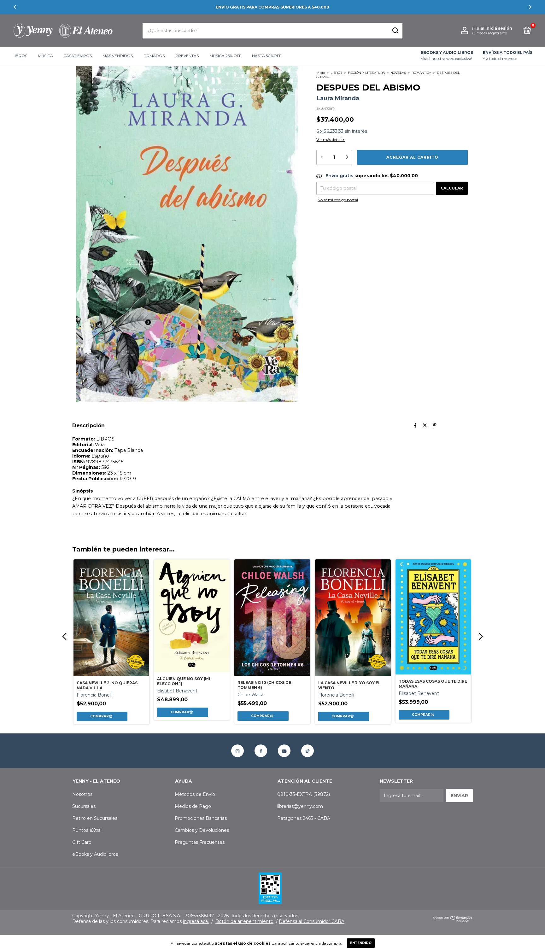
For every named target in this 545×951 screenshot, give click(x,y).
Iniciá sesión (498, 28)
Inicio (320, 73)
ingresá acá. (196, 921)
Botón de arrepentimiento (244, 921)
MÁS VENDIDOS (118, 55)
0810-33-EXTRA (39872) (303, 794)
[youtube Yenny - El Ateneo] (284, 750)
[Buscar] (395, 30)
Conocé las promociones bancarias (272, 7)
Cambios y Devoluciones (202, 830)
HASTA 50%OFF (266, 55)
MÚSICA (45, 55)
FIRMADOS (154, 55)
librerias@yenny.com (300, 806)
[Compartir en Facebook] (415, 425)
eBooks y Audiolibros (95, 854)
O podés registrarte (489, 33)
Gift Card (81, 842)
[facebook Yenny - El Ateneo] (261, 750)
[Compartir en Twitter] (425, 425)
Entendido (361, 943)
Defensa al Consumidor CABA (311, 921)
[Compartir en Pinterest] (435, 425)
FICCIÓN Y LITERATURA (366, 73)
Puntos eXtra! (87, 830)
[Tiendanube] (453, 920)
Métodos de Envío (195, 794)
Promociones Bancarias (201, 818)
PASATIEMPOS (78, 55)
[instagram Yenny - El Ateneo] (237, 750)
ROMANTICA (421, 73)
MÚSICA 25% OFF (225, 55)
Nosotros (82, 794)
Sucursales (84, 806)
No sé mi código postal (338, 199)
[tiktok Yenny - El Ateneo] (307, 750)
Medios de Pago (193, 806)
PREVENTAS (187, 55)
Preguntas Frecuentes (200, 842)
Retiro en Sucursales (94, 818)
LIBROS (20, 55)
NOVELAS (398, 73)
